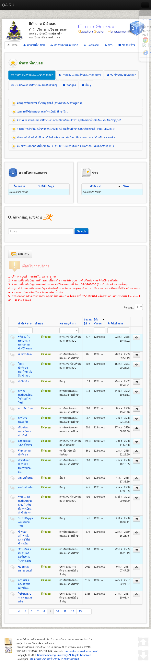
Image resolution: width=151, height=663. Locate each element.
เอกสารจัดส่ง (25, 354)
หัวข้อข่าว (95, 186)
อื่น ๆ (88, 85)
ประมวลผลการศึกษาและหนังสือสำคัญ (35, 85)
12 (72, 611)
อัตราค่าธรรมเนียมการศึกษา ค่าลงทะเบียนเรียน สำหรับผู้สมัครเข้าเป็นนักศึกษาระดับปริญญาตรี (68, 120)
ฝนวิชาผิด (23, 381)
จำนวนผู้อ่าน (88, 321)
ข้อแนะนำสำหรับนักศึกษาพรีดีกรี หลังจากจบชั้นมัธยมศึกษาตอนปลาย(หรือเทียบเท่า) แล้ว (65, 137)
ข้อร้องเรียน (128, 45)
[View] (136, 337)
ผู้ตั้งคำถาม (98, 321)
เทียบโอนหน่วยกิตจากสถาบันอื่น (25, 431)
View (126, 186)
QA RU (8, 5)
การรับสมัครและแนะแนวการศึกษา (33, 74)
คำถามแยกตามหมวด (65, 45)
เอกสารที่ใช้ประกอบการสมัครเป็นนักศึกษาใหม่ (42, 111)
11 (65, 611)
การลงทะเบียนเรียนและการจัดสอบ (81, 74)
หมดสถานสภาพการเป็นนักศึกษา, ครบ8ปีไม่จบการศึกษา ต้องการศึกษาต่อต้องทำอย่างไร (65, 146)
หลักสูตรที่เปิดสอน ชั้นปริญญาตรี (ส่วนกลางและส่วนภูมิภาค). (50, 103)
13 (80, 611)
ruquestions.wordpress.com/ (81, 651)
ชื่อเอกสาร (19, 186)
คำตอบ (39, 323)
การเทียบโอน (25, 408)
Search (81, 231)
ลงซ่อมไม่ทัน (25, 477)
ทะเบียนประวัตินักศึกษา (123, 74)
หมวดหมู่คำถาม (68, 323)
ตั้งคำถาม (23, 253)
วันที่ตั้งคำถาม (115, 323)
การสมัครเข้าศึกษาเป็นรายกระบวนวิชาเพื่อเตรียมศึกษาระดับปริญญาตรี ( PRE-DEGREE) (65, 128)
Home (13, 45)
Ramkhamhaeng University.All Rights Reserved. (64, 655)
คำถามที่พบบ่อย (35, 45)
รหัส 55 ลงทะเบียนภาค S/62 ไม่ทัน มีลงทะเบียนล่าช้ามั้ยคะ (25, 504)
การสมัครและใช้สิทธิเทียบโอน (24, 584)
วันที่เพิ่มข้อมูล (46, 186)
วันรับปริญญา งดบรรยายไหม (25, 522)
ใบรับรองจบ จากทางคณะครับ (25, 597)
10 (57, 611)
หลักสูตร (71, 85)
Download (93, 45)
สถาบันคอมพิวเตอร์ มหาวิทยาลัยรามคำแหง (54, 659)
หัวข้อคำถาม (25, 323)
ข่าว (109, 45)
